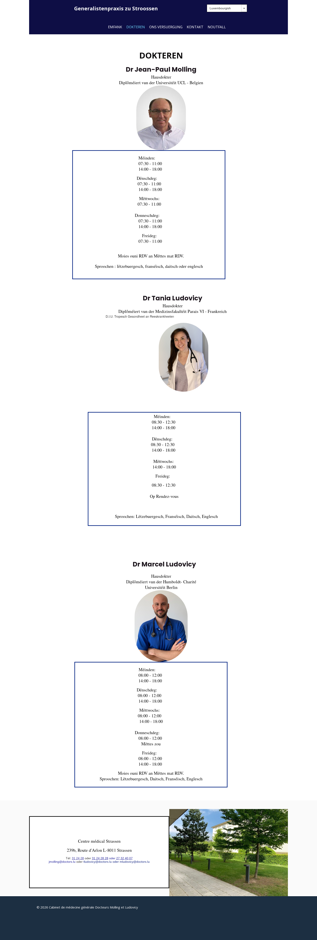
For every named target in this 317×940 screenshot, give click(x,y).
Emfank (115, 27)
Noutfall (217, 27)
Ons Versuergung (165, 27)
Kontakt (195, 27)
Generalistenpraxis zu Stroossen (116, 8)
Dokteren (135, 27)
